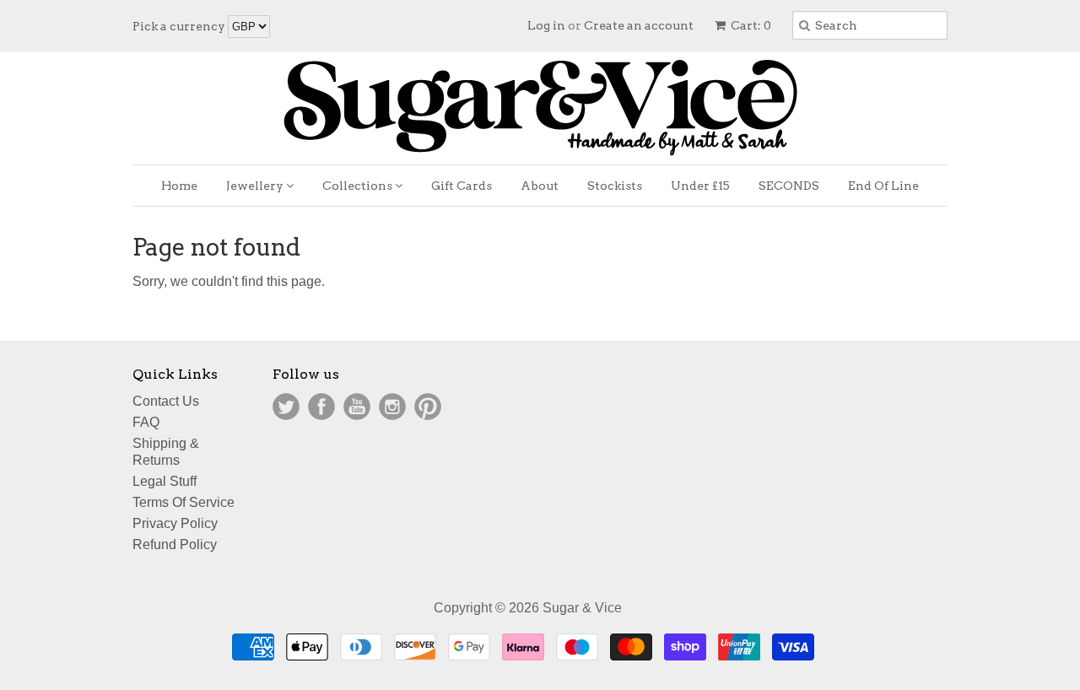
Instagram (392, 406)
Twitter (286, 406)
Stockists (614, 185)
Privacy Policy (175, 523)
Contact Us (165, 401)
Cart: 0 (749, 25)
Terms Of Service (183, 502)
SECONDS (789, 185)
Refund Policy (174, 544)
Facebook (321, 406)
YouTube (356, 406)
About (540, 185)
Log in (546, 25)
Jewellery (256, 185)
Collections (358, 185)
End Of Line (883, 185)
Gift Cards (461, 185)
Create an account (639, 25)
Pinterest (427, 406)
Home (179, 185)
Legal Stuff (164, 481)
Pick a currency (180, 26)
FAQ (145, 422)
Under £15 (700, 185)
